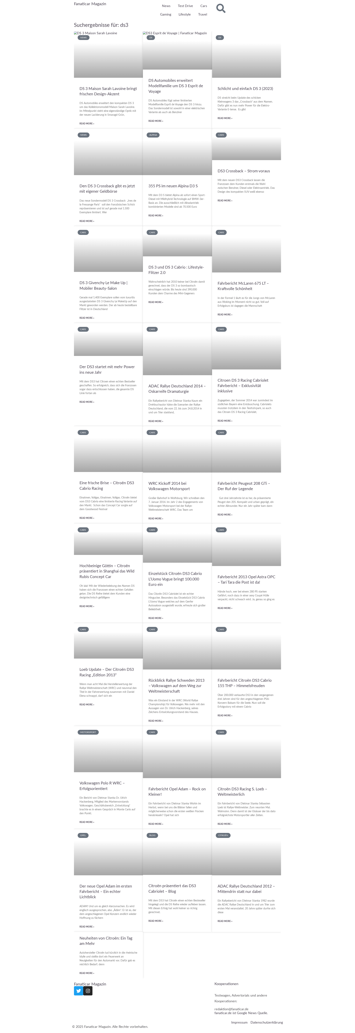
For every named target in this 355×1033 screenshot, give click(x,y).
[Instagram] (87, 990)
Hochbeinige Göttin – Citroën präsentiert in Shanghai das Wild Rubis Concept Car (107, 571)
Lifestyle (185, 14)
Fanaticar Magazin (90, 4)
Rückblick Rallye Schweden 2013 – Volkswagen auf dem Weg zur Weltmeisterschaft (176, 686)
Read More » (87, 124)
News (166, 6)
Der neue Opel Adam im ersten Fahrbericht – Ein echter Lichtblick (106, 891)
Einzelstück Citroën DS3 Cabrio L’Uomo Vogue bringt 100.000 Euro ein (175, 579)
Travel (202, 14)
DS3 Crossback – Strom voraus (244, 171)
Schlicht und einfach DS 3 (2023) (245, 89)
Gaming (165, 14)
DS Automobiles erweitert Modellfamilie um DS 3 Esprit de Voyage (175, 86)
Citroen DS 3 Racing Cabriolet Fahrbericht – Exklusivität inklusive (243, 386)
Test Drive (185, 6)
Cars (203, 6)
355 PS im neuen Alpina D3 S (173, 186)
